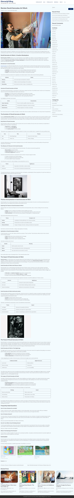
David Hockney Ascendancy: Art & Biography (25, 455)
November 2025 (54, 46)
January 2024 (54, 86)
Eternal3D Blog (7, 1)
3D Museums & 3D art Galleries (57, 105)
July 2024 (53, 75)
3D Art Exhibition (55, 101)
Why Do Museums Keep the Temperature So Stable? (61, 17)
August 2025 (54, 51)
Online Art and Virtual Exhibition (57, 114)
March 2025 (54, 60)
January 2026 (54, 42)
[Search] (65, 2)
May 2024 (53, 79)
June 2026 (54, 33)
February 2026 (54, 40)
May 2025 (53, 57)
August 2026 (54, 29)
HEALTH (61, 2)
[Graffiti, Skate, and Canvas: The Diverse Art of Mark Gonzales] (9, 450)
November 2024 (54, 68)
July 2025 (53, 53)
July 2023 (53, 97)
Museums (53, 112)
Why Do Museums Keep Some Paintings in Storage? (60, 13)
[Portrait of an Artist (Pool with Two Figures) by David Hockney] (42, 450)
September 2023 (55, 93)
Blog (44, 2)
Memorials (56, 2)
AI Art (6, 461)
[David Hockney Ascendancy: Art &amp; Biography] (25, 450)
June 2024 (54, 77)
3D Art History (54, 103)
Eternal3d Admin (14, 10)
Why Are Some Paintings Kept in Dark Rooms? (60, 15)
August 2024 (54, 73)
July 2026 (53, 31)
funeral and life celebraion (56, 110)
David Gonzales (3, 65)
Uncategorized (54, 116)
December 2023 (54, 88)
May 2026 (53, 35)
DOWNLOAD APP (39, 2)
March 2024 (54, 82)
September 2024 (55, 71)
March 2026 (54, 38)
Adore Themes (48, 496)
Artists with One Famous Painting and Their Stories (60, 20)
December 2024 (54, 66)
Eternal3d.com (50, 2)
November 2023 (54, 90)
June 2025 (54, 55)
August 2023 (54, 95)
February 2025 (54, 62)
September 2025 (55, 49)
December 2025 (54, 44)
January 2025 (54, 64)
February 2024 (54, 84)
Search (53, 7)
